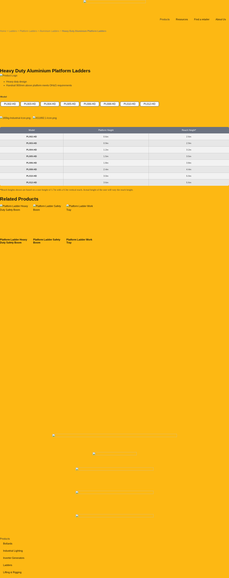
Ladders (13, 31)
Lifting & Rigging (12, 572)
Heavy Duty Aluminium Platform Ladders (84, 31)
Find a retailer (201, 19)
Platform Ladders (28, 31)
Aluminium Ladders (49, 31)
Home (3, 31)
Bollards (7, 543)
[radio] (10, 104)
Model (3, 97)
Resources (182, 19)
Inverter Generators (13, 558)
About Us (221, 19)
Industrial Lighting (13, 550)
